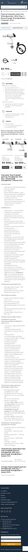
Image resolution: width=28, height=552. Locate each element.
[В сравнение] (25, 74)
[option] (5, 61)
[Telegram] (10, 512)
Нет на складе (15, 74)
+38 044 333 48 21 (7, 521)
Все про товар (6, 27)
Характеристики (17, 27)
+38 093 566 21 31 (7, 526)
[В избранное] (22, 74)
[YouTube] (5, 512)
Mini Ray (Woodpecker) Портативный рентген (19, 159)
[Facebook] (2, 512)
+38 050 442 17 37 (7, 523)
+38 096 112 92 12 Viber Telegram (10, 524)
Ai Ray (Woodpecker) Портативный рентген (6, 159)
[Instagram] (7, 512)
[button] (25, 155)
